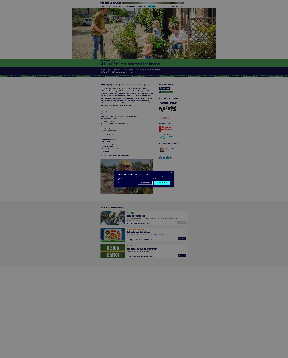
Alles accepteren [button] (161, 183)
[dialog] (144, 179)
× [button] (171, 172)
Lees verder (164, 178)
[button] (124, 183)
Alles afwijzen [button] (145, 183)
